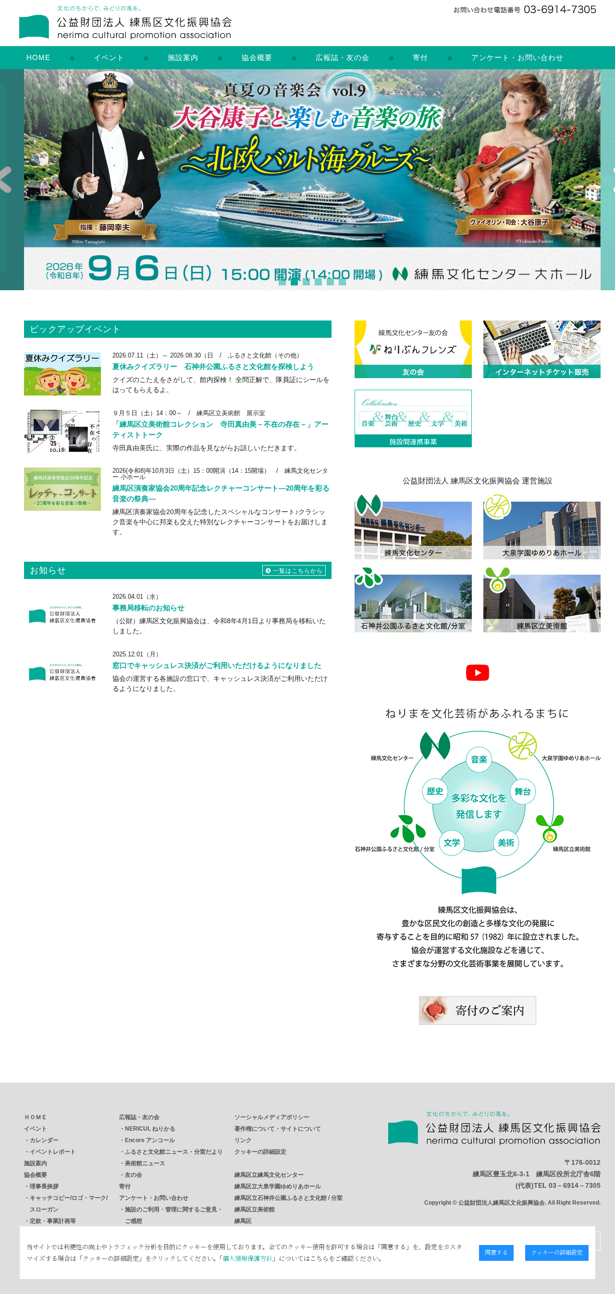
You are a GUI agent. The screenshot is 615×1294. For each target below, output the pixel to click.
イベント (109, 57)
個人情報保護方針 (247, 1258)
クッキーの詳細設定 (260, 1151)
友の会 (133, 1174)
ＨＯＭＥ (35, 1117)
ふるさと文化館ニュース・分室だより (174, 1151)
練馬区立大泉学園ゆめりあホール (277, 1186)
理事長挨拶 (44, 1186)
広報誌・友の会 (342, 57)
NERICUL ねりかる (150, 1128)
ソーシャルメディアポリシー (271, 1117)
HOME (38, 57)
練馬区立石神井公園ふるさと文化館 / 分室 (288, 1198)
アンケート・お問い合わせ (517, 57)
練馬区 (243, 1221)
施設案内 (183, 57)
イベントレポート (53, 1151)
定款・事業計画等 (53, 1221)
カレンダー (44, 1140)
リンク (243, 1140)
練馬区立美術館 (254, 1209)
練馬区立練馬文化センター (269, 1174)
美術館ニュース (145, 1163)
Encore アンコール (150, 1140)
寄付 (420, 57)
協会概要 (257, 57)
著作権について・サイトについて (277, 1128)
